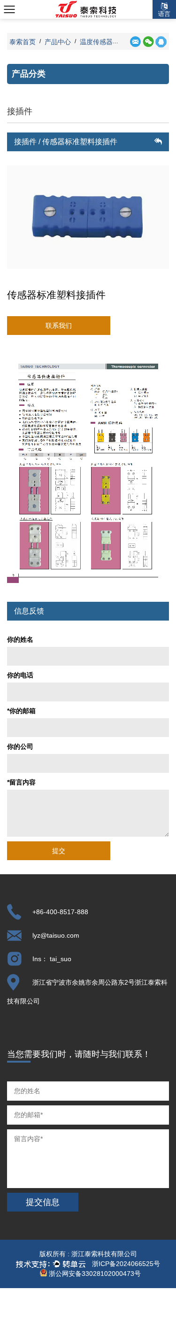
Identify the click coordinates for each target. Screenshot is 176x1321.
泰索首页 (22, 42)
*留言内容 (21, 782)
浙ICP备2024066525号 (126, 1263)
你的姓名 (20, 639)
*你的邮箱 (21, 711)
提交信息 (43, 1202)
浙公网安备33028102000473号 (93, 1273)
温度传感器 (96, 42)
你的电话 (20, 675)
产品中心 (58, 42)
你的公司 (20, 746)
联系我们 (59, 325)
